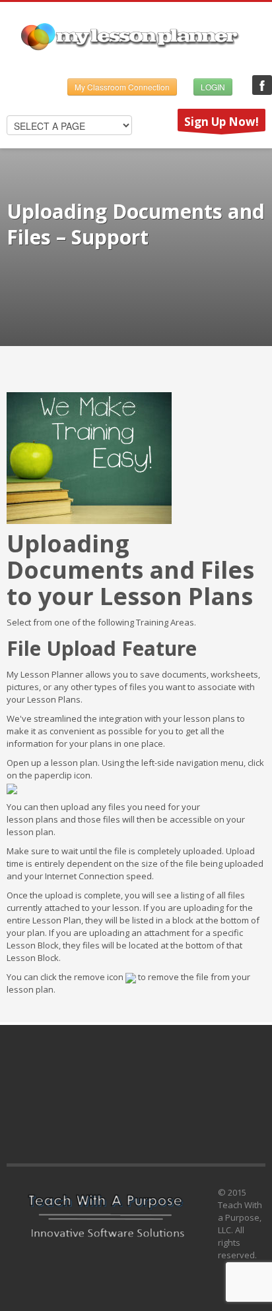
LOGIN (213, 86)
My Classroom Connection (122, 86)
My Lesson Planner (262, 85)
